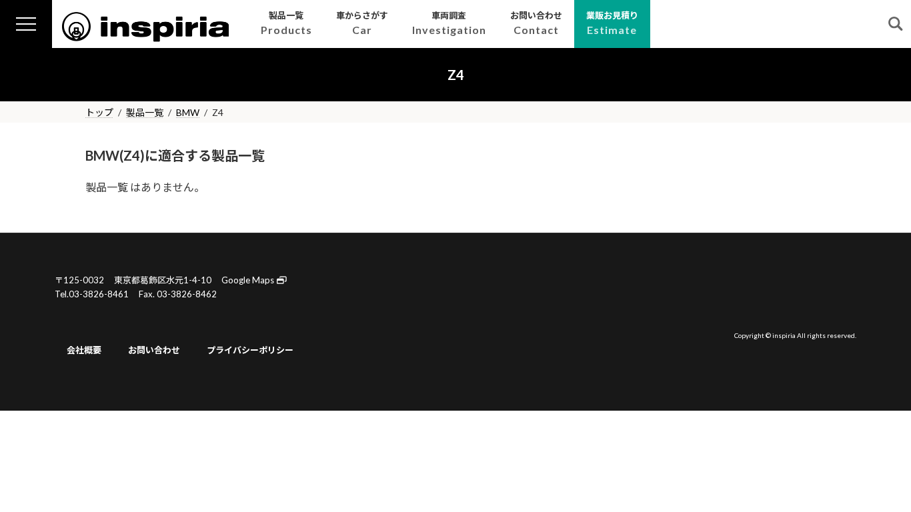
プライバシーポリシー (250, 350)
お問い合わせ (154, 350)
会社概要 (84, 350)
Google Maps (248, 280)
